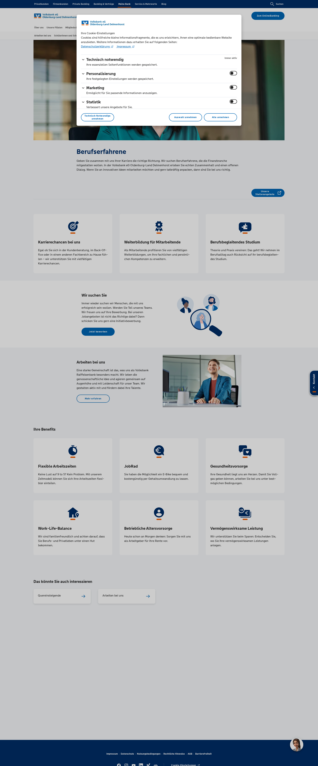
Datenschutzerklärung (95, 46)
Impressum (124, 46)
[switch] (233, 73)
